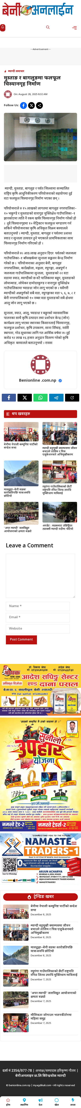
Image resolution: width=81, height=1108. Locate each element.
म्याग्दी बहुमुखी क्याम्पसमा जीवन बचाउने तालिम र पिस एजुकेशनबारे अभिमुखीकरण (59, 451)
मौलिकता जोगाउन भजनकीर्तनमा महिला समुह (51, 1017)
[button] (48, 28)
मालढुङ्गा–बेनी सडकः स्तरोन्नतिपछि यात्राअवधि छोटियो (17, 493)
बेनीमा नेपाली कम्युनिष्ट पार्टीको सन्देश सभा (21, 446)
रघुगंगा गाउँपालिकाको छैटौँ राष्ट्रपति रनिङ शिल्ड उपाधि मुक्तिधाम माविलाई (57, 490)
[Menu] (75, 27)
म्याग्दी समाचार (16, 71)
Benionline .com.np (37, 380)
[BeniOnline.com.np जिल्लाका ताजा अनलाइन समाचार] (38, 9)
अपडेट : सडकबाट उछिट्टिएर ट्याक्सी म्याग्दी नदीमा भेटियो (57, 527)
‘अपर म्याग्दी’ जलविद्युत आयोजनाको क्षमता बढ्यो (17, 529)
